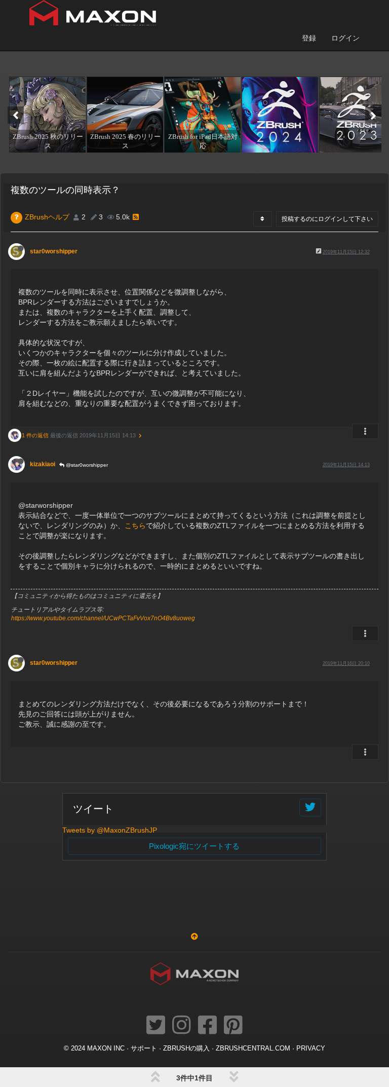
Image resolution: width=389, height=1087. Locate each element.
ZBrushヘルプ (47, 217)
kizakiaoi (42, 464)
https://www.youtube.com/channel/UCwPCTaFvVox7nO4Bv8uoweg (103, 618)
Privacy (310, 1048)
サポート (144, 1048)
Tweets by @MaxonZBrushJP (109, 830)
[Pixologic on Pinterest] (233, 1025)
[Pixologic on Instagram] (181, 1025)
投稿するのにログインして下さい (327, 218)
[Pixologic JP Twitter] (155, 1025)
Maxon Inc (106, 1048)
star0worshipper (53, 251)
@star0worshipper (86, 465)
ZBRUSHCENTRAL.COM (253, 1048)
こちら (135, 525)
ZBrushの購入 (186, 1048)
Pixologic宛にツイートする (194, 846)
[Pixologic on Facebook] (207, 1025)
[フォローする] (310, 807)
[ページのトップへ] (194, 936)
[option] (46, 115)
